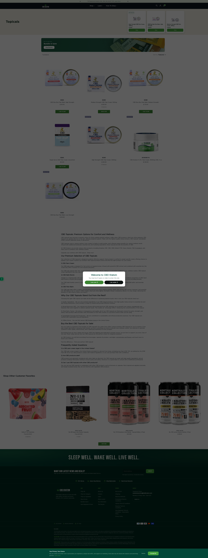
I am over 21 (94, 282)
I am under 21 (114, 282)
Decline (143, 553)
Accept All (153, 553)
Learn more (57, 555)
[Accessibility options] (2, 279)
